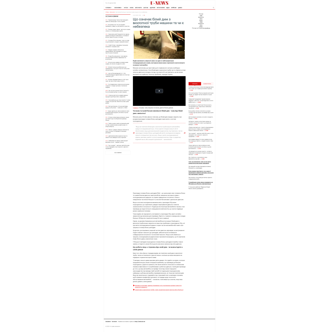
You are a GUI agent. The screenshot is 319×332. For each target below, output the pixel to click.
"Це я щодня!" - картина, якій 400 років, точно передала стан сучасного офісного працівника (117, 147)
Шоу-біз (145, 7)
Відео (168, 7)
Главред (135, 108)
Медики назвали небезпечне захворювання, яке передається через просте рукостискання (116, 51)
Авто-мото (138, 7)
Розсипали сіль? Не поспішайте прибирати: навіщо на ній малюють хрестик (117, 25)
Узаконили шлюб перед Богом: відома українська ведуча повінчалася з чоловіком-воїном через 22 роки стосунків (117, 35)
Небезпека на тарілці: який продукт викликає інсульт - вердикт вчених (117, 141)
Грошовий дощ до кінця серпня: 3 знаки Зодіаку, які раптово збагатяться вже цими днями (118, 101)
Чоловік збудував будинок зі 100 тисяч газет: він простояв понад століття (117, 80)
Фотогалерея (161, 7)
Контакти (114, 321)
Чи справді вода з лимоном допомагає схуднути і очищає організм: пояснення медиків (117, 86)
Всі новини (118, 152)
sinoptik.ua (207, 28)
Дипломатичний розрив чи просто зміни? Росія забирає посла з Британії (117, 136)
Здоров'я (152, 7)
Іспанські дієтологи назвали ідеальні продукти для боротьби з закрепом (117, 96)
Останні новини (112, 16)
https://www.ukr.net (140, 321)
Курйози (173, 7)
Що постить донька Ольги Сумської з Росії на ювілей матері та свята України (117, 91)
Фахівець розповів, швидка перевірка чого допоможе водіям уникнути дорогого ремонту (158, 286)
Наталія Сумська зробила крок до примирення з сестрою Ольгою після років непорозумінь (117, 68)
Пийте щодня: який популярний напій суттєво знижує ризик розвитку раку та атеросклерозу (117, 125)
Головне (108, 7)
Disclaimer (108, 321)
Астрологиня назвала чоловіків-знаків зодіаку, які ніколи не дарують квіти (117, 63)
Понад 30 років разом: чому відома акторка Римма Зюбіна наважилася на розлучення (116, 57)
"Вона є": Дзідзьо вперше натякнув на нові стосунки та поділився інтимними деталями (117, 131)
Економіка (117, 7)
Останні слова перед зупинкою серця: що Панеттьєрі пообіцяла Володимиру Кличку (117, 118)
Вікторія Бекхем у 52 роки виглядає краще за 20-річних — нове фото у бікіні (117, 107)
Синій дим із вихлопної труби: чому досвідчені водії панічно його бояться (159, 290)
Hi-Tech (126, 7)
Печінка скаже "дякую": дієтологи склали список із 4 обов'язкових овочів (118, 30)
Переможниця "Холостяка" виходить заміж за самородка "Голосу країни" (117, 20)
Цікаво (180, 7)
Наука (131, 7)
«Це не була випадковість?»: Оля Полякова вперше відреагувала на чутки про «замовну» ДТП (118, 75)
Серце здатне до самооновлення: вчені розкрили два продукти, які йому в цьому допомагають (117, 112)
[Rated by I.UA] (109, 329)
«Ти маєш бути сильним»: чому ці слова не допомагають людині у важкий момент (117, 41)
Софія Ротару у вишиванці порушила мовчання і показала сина (117, 45)
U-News (107, 12)
